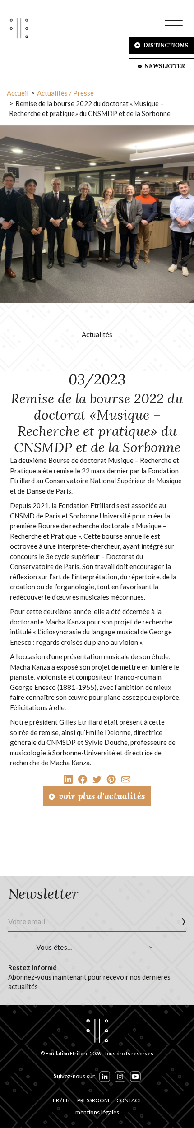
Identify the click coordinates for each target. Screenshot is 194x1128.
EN (66, 1100)
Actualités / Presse (65, 93)
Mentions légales (97, 1112)
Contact (129, 1100)
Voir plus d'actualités (100, 796)
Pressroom (93, 1100)
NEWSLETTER (164, 66)
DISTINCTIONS (165, 45)
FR (56, 1100)
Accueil (17, 93)
